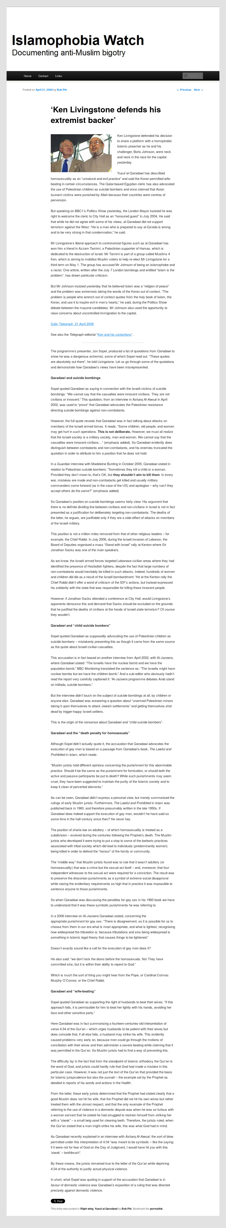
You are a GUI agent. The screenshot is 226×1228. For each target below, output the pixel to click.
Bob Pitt (62, 90)
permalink (156, 1209)
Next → (198, 90)
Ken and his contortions (114, 334)
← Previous (184, 90)
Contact (43, 76)
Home (27, 76)
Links (58, 76)
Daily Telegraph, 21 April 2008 (72, 323)
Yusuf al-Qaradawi (106, 1209)
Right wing (86, 1209)
